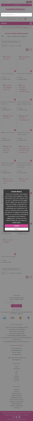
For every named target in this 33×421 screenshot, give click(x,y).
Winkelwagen (25, 19)
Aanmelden (16, 4)
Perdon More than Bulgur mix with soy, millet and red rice (24, 165)
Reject (16, 229)
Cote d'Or (16, 380)
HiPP (16, 372)
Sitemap (25, 415)
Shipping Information (16, 397)
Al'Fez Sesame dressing (24, 73)
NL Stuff (27, 2)
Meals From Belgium (7, 27)
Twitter (16, 417)
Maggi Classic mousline (8, 132)
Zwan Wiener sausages (8, 256)
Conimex (16, 376)
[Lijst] (30, 49)
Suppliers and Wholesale (16, 401)
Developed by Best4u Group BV (16, 419)
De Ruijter (16, 378)
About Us (16, 391)
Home (4, 26)
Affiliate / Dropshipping (16, 405)
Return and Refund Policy (16, 399)
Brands (16, 366)
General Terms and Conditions (13, 415)
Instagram (13, 417)
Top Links (4, 1)
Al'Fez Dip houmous (7, 73)
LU (16, 370)
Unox (16, 374)
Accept (16, 226)
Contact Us (16, 389)
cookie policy (16, 222)
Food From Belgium (15, 26)
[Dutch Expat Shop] (15, 9)
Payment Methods (16, 395)
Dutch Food (16, 368)
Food (8, 26)
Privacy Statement (16, 403)
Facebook (19, 417)
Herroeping (16, 407)
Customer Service (16, 393)
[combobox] (16, 14)
